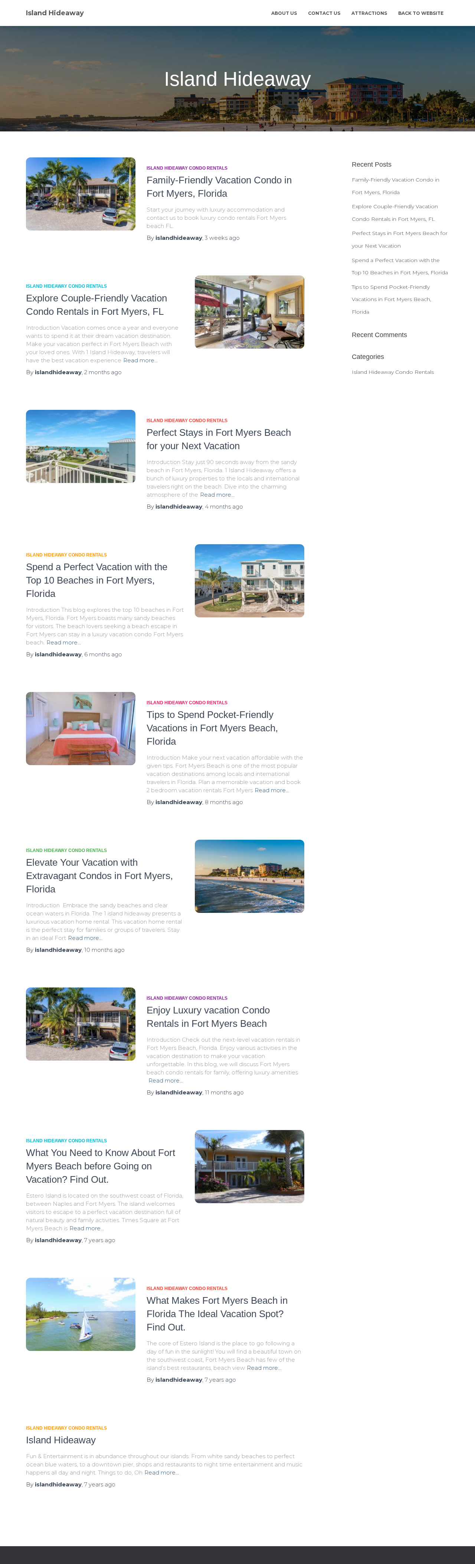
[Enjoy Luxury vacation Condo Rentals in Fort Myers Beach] (80, 1024)
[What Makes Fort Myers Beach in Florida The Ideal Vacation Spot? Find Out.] (80, 1314)
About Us (284, 13)
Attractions (369, 13)
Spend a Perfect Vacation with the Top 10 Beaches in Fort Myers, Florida (96, 580)
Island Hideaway (61, 1440)
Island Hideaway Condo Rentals (187, 168)
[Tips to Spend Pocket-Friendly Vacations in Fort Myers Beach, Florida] (80, 728)
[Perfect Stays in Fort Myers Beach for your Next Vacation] (80, 446)
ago (222, 237)
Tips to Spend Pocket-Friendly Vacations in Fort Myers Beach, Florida (212, 728)
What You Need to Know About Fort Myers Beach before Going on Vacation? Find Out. (100, 1166)
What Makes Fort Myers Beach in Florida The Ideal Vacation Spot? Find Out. (217, 1314)
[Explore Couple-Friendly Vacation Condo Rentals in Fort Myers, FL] (249, 312)
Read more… (140, 360)
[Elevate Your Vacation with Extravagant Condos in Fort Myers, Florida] (249, 876)
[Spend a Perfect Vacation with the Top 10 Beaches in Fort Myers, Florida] (249, 580)
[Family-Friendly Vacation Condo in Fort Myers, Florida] (80, 194)
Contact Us (324, 13)
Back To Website (420, 13)
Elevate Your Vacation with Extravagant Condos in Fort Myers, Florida (99, 876)
